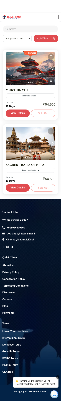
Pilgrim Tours (10, 365)
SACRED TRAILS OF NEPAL (26, 164)
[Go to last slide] (12, 68)
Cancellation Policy (13, 279)
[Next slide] (49, 68)
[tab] (28, 82)
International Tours (13, 338)
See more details (29, 96)
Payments (8, 313)
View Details (17, 113)
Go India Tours (11, 351)
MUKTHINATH (17, 90)
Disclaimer (8, 292)
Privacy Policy (10, 272)
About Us (8, 265)
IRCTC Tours (10, 358)
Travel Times (39, 391)
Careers (7, 299)
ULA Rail (7, 371)
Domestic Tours (11, 344)
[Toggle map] (51, 81)
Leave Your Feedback (15, 331)
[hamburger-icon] (55, 17)
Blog (5, 306)
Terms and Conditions (15, 285)
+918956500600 (16, 227)
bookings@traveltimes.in (21, 233)
